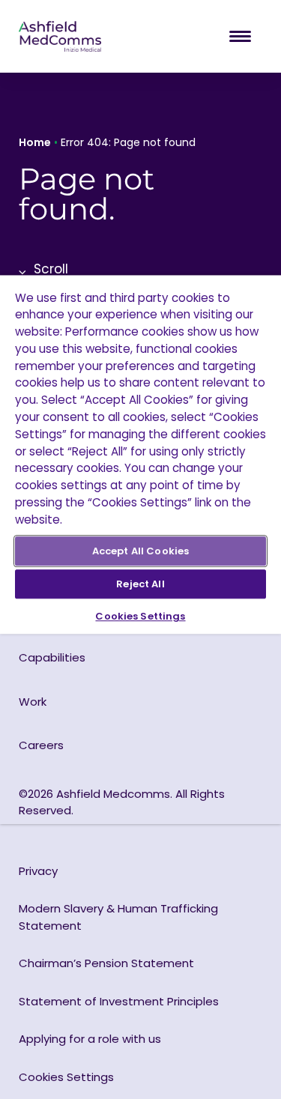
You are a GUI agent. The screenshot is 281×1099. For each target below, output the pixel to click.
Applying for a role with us (90, 1039)
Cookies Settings (140, 616)
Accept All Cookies (140, 551)
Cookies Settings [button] (66, 1077)
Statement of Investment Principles (119, 1001)
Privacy (38, 871)
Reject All (140, 584)
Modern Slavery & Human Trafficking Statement (118, 916)
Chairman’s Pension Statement (106, 963)
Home (35, 142)
